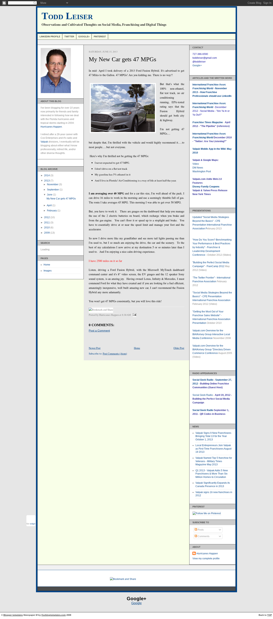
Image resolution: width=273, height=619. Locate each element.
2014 (47, 175)
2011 (47, 222)
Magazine (207, 122)
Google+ (84, 36)
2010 (47, 227)
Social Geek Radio (202, 395)
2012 (47, 217)
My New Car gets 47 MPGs (61, 198)
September (53, 189)
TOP (269, 615)
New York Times (201, 194)
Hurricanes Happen (51, 126)
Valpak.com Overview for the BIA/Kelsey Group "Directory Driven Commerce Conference (211, 349)
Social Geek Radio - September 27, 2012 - (212, 383)
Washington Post (201, 171)
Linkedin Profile (50, 36)
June (50, 194)
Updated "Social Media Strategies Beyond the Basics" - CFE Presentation (210, 221)
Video (195, 163)
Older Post (178, 348)
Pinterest (100, 36)
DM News (197, 167)
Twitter (69, 36)
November (53, 184)
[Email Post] (134, 315)
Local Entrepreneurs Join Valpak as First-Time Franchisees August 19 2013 (213, 448)
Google (136, 603)
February (52, 210)
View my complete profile (206, 558)
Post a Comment (99, 330)
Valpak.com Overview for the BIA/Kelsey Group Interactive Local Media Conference (211, 334)
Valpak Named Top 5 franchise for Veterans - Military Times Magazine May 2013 (213, 461)
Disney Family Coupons (205, 186)
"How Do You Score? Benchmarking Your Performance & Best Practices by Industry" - (212, 243)
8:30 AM (126, 315)
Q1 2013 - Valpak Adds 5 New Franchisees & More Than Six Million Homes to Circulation (211, 473)
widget (32, 524)
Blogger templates (13, 615)
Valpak (44, 141)
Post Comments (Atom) (115, 353)
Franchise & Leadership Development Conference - (206, 251)
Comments (203, 536)
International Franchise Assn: (209, 133)
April (49, 205)
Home (47, 264)
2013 (47, 180)
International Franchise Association (211, 300)
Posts (200, 529)
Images (48, 270)
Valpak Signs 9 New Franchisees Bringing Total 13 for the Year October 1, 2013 (213, 436)
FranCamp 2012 (215, 266)
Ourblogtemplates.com (53, 615)
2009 (47, 232)
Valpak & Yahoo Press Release (209, 190)
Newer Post (95, 348)
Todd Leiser (67, 15)
